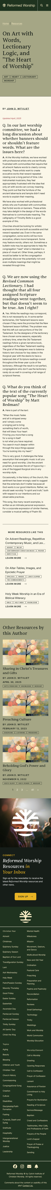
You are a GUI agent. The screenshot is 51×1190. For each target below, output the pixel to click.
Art (6, 77)
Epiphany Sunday (10, 946)
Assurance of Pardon (36, 1086)
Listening (20, 732)
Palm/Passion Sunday (12, 983)
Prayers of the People (36, 1134)
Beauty (6, 1054)
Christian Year (9, 1070)
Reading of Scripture (36, 1105)
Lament (30, 1081)
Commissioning (9, 1080)
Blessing (6, 1060)
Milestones (31, 936)
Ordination (31, 965)
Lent (5, 967)
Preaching (32, 732)
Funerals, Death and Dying (12, 1121)
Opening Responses (36, 1066)
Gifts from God (11, 686)
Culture (6, 1096)
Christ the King (9, 1034)
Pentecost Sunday (11, 1014)
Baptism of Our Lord (12, 957)
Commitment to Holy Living (36, 1093)
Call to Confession (35, 1071)
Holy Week (19, 602)
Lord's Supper (34, 576)
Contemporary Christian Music (21, 551)
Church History (9, 1075)
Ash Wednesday (10, 972)
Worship (9, 80)
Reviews (30, 1004)
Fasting (6, 1114)
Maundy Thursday (11, 988)
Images (21, 576)
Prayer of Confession (36, 1076)
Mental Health (33, 931)
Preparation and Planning (34, 982)
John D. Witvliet (18, 108)
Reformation (32, 999)
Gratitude (7, 1128)
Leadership (8, 1151)
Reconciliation (33, 994)
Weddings (31, 1025)
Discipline (8, 732)
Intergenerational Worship (10, 1139)
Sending (30, 1152)
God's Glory (9, 783)
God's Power (24, 783)
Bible (9, 602)
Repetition (11, 554)
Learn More (13, 558)
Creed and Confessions (37, 1120)
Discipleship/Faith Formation (10, 1107)
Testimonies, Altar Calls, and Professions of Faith (37, 1127)
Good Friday (8, 993)
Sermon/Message (35, 1110)
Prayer (41, 551)
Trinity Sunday (9, 1024)
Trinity (29, 1020)
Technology (32, 1015)
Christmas (7, 941)
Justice (6, 1146)
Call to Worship (33, 1055)
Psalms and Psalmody (36, 989)
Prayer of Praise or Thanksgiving (35, 1145)
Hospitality (7, 1133)
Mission (30, 941)
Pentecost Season (11, 1019)
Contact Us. (28, 1185)
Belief (19, 547)
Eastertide (7, 1003)
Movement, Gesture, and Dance (36, 948)
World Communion (35, 1035)
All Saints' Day (9, 1029)
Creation (6, 1091)
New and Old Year (35, 960)
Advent (10, 547)
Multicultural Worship (36, 955)
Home (6, 23)
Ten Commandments (15, 580)
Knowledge (32, 602)
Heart (15, 77)
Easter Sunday (9, 998)
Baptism (30, 1115)
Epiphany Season (10, 952)
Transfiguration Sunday (13, 962)
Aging (5, 1049)
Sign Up (23, 896)
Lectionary (29, 77)
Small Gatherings (34, 1009)
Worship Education (35, 1040)
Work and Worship (35, 1030)
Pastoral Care (33, 970)
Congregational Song (12, 1085)
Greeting (31, 1060)
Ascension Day (9, 1009)
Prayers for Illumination (37, 1100)
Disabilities (7, 1101)
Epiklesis (11, 576)
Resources (17, 23)
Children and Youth (11, 1065)
